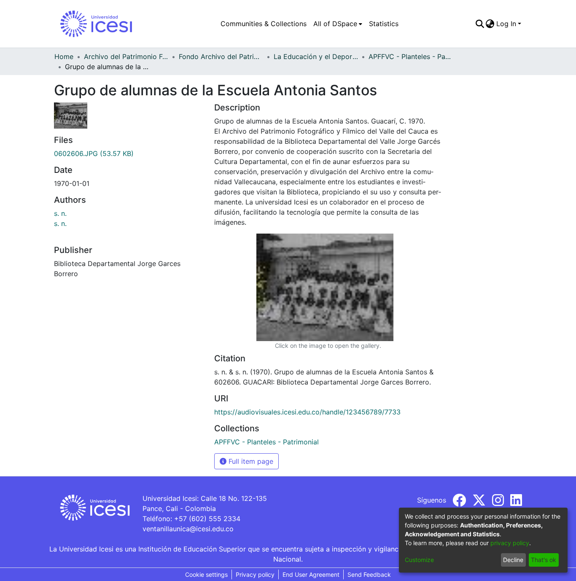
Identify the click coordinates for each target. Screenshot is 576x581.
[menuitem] (337, 23)
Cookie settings (206, 574)
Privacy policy (255, 574)
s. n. (60, 213)
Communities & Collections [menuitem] (264, 23)
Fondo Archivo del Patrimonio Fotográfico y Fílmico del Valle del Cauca (221, 56)
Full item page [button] (249, 461)
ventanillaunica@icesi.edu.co (188, 529)
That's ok (543, 559)
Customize (419, 559)
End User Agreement (311, 574)
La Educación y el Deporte (316, 56)
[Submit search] (479, 24)
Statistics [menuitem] (383, 23)
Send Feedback (369, 574)
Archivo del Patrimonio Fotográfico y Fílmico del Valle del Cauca (126, 56)
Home (63, 56)
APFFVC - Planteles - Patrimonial (411, 56)
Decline (513, 559)
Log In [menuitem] (506, 23)
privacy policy (509, 542)
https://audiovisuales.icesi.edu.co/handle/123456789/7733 (307, 412)
